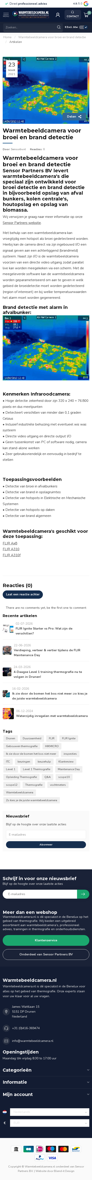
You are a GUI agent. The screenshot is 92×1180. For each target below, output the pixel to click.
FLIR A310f (12, 555)
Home (7, 37)
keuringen (24, 761)
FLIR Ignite (68, 738)
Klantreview (66, 761)
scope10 (64, 777)
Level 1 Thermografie (36, 769)
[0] (86, 14)
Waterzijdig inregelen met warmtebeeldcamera (52, 716)
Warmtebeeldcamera (19, 792)
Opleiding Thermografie (21, 777)
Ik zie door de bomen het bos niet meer (31, 754)
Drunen (10, 738)
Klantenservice (46, 940)
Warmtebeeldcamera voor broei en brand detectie (52, 37)
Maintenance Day (69, 769)
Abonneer (46, 844)
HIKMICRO (52, 746)
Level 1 (10, 769)
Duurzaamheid (32, 738)
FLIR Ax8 (10, 543)
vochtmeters (58, 785)
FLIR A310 (11, 549)
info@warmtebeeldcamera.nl (32, 1041)
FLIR (51, 738)
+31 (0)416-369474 (26, 1028)
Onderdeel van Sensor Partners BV (46, 954)
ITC (8, 761)
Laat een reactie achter (23, 594)
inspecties (70, 754)
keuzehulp (44, 761)
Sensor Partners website (22, 222)
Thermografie (33, 785)
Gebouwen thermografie (22, 746)
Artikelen (15, 42)
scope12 (12, 785)
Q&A (47, 777)
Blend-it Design (64, 1171)
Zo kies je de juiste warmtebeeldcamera (31, 800)
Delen (71, 116)
